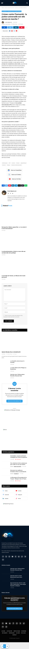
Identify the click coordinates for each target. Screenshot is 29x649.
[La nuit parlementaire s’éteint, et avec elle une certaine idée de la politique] (14, 241)
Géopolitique (17, 631)
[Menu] (2, 3)
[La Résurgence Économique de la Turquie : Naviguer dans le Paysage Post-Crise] (5, 479)
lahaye (8, 165)
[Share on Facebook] (4, 27)
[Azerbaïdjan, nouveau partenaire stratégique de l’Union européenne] (5, 457)
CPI (9, 163)
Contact (14, 634)
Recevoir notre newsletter (14, 401)
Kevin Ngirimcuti (9, 22)
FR (4, 646)
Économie (23, 631)
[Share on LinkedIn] (16, 27)
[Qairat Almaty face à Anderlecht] (14, 341)
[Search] (27, 3)
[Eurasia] (14, 3)
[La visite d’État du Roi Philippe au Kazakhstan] (5, 369)
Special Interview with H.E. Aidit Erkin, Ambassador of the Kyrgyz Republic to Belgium (18, 584)
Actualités (9, 631)
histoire (3, 165)
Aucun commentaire (7, 24)
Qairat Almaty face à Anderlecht (11, 352)
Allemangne (4, 163)
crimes (13, 163)
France (17, 163)
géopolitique (23, 163)
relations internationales (16, 165)
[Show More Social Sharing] (26, 27)
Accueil (3, 631)
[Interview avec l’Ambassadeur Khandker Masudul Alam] (5, 376)
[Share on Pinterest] (21, 27)
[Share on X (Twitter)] (10, 27)
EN (7, 646)
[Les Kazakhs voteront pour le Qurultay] (5, 362)
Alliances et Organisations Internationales (11, 11)
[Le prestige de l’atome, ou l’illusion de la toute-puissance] (14, 265)
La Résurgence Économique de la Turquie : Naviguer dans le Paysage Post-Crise (18, 479)
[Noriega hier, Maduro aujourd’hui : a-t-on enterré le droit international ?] (14, 216)
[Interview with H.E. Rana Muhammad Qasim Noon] (5, 577)
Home (3, 7)
